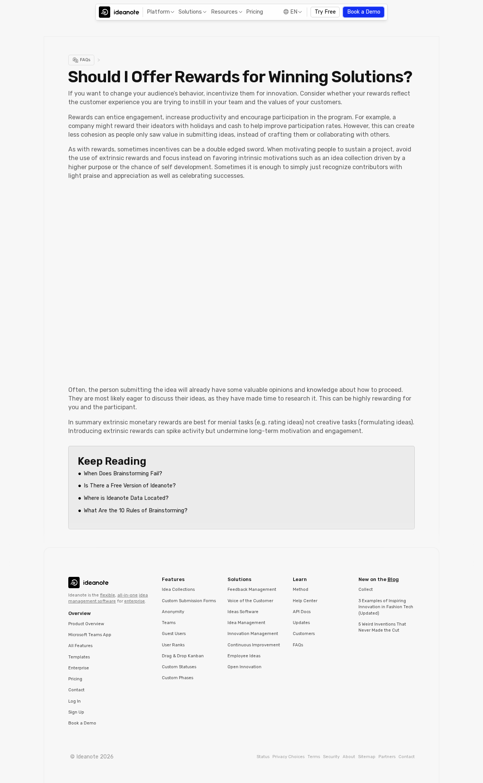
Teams (168, 622)
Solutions (190, 12)
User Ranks (173, 645)
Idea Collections (178, 589)
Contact (76, 689)
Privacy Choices (288, 756)
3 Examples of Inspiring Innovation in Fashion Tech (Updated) (385, 607)
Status (263, 756)
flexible (107, 595)
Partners (386, 756)
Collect (365, 589)
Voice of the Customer (250, 600)
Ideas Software (243, 611)
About (349, 756)
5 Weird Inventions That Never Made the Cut (382, 627)
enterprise (134, 601)
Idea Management (246, 622)
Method (300, 589)
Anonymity (173, 611)
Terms (314, 756)
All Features (80, 645)
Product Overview (86, 623)
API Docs (302, 611)
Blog (393, 579)
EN (293, 12)
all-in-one (127, 595)
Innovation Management (253, 633)
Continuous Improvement (254, 645)
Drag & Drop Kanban (183, 656)
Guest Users (174, 633)
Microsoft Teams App (89, 634)
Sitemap (366, 756)
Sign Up (76, 712)
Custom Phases (177, 677)
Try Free (325, 12)
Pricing (254, 12)
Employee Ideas (244, 656)
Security (331, 756)
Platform (158, 12)
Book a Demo (363, 12)
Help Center (305, 600)
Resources (224, 12)
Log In (74, 701)
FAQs (298, 645)
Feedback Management (252, 589)
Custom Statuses (179, 666)
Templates (79, 657)
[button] (160, 12)
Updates (301, 622)
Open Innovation (244, 666)
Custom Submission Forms (189, 600)
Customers (304, 633)
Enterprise (78, 668)
